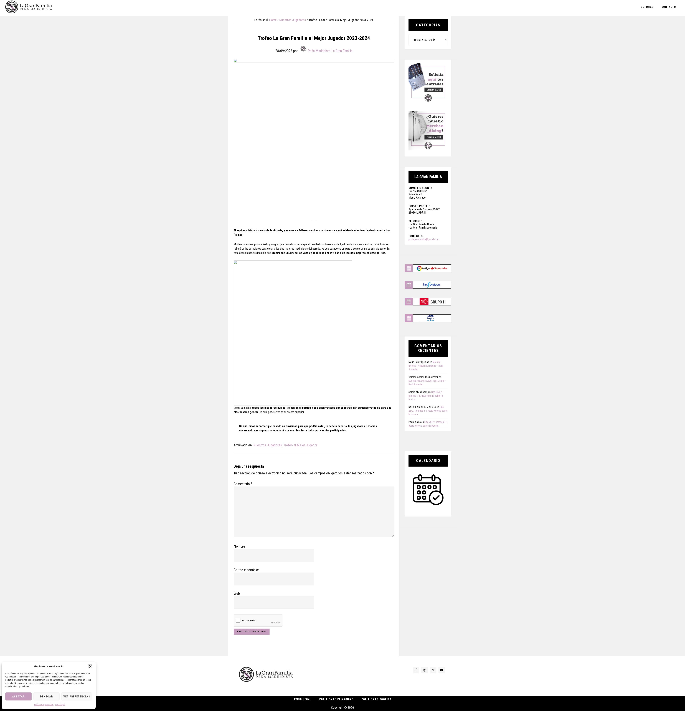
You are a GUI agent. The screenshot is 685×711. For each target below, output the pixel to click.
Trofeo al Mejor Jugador (300, 445)
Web (237, 593)
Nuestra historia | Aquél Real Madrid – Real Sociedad (426, 366)
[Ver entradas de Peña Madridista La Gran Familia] (303, 48)
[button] (90, 666)
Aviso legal (60, 704)
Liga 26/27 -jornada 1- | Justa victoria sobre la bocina (426, 396)
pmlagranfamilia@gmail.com (424, 239)
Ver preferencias (76, 696)
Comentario (243, 484)
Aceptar (18, 696)
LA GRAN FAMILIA (28, 8)
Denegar (46, 696)
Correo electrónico (247, 570)
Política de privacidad (44, 704)
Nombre (239, 546)
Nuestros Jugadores (267, 445)
